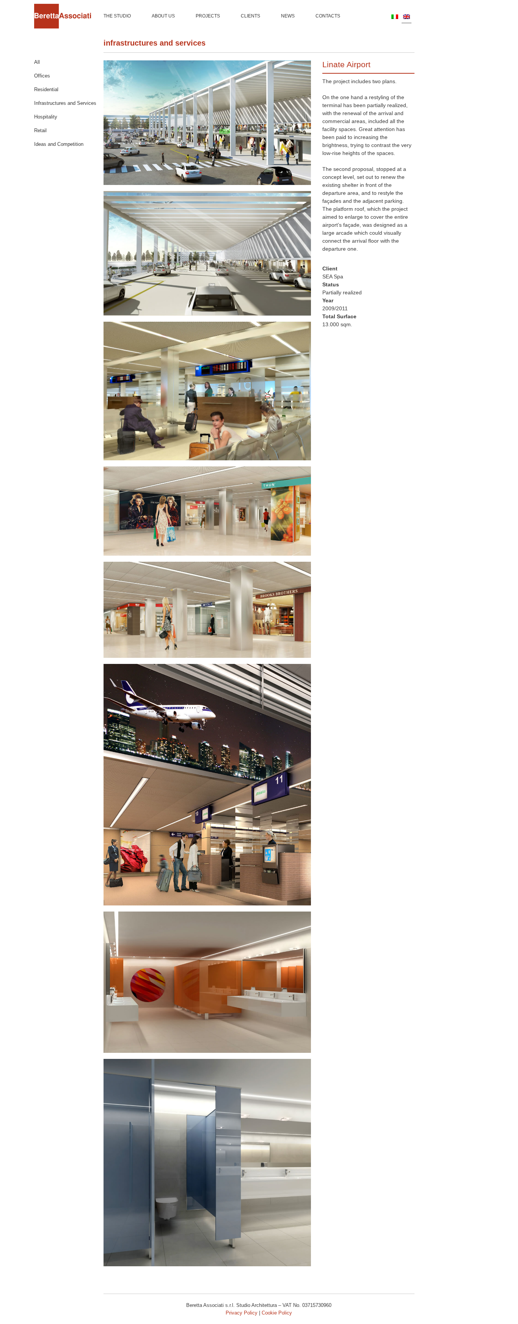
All (37, 62)
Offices (42, 76)
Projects (208, 16)
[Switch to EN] (406, 16)
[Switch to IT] (395, 16)
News (288, 16)
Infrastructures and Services (155, 43)
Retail (40, 130)
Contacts (328, 16)
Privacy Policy (241, 1313)
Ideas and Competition (58, 144)
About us (163, 16)
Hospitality (45, 117)
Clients (250, 16)
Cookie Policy (277, 1313)
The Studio (117, 16)
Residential (46, 89)
